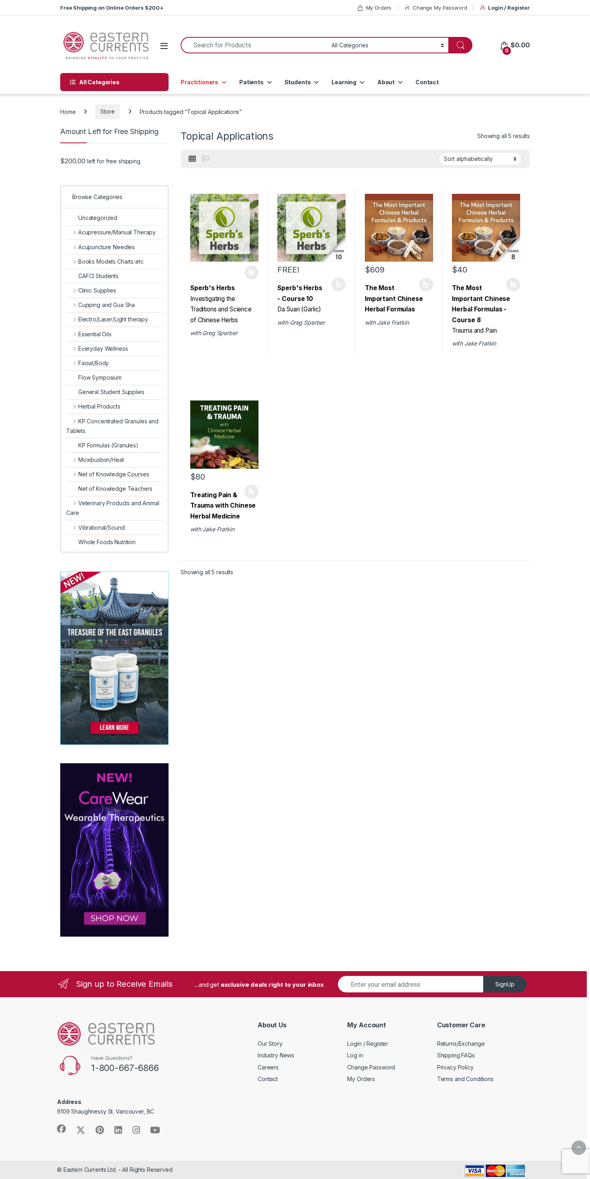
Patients (251, 82)
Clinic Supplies (97, 290)
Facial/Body (93, 363)
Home (67, 111)
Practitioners (199, 82)
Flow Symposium (100, 377)
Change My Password (440, 7)
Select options (248, 272)
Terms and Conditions (465, 1078)
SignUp (505, 984)
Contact (427, 82)
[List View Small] (205, 159)
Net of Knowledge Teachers (115, 488)
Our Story (270, 1043)
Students (298, 82)
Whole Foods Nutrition (107, 542)
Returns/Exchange (461, 1043)
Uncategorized (97, 217)
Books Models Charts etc (111, 261)
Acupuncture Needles (106, 247)
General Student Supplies (111, 391)
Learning (344, 82)
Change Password (371, 1067)
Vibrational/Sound (101, 527)
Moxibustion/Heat (101, 459)
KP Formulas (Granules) (108, 445)
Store (107, 111)
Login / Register (509, 7)
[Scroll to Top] (579, 1147)
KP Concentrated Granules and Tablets (112, 426)
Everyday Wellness (103, 348)
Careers (268, 1067)
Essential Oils (95, 334)
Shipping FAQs (456, 1055)
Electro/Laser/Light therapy (113, 319)
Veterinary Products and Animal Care (112, 508)
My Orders (379, 7)
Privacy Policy (455, 1067)
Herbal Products (99, 406)
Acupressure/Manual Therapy (117, 232)
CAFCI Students (98, 275)
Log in (355, 1055)
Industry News (276, 1055)
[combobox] (254, 45)
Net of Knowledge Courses (113, 474)
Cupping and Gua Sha (106, 304)
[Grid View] (192, 159)
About (386, 82)
